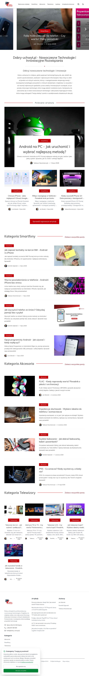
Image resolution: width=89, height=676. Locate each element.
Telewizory (50, 4)
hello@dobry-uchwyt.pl (13, 630)
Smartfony (34, 4)
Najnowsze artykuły (23, 4)
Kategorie (8, 636)
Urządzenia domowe (68, 4)
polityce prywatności (27, 662)
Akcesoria (42, 4)
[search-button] (78, 4)
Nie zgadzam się (21, 666)
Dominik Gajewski (64, 605)
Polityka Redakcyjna (55, 661)
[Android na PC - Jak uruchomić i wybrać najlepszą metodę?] (44, 137)
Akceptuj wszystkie (20, 670)
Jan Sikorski (62, 602)
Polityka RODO (44, 661)
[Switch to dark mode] (83, 4)
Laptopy (57, 4)
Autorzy (62, 599)
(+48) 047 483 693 (12, 628)
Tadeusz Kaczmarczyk (65, 608)
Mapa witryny (66, 661)
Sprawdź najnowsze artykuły (44, 221)
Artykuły (35, 599)
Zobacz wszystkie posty (75, 237)
